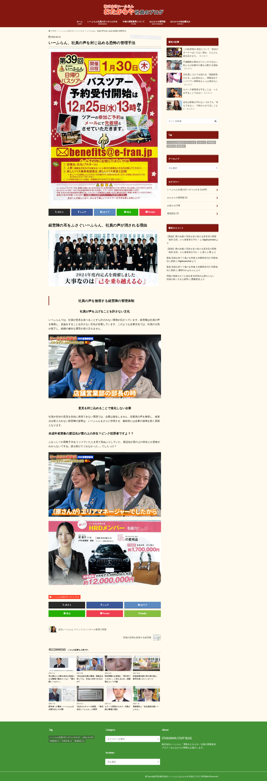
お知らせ (201, 142)
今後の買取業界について (134, 22)
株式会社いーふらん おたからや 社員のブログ (180, 776)
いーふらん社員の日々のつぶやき (102, 22)
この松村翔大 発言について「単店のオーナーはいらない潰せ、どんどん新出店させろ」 (200, 52)
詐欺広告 (171, 146)
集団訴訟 (181, 146)
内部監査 (211, 142)
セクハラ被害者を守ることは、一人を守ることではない (200, 91)
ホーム (80, 22)
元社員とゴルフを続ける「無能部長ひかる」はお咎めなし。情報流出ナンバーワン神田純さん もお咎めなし (200, 79)
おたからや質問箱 (157, 22)
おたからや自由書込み (180, 22)
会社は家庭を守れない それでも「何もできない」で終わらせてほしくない (200, 105)
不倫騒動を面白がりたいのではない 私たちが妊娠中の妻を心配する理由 (200, 65)
